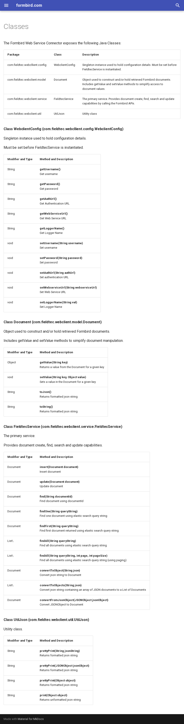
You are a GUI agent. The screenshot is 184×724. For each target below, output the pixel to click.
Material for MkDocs (31, 719)
